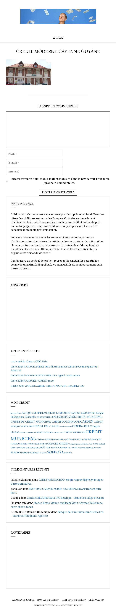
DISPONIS (87, 439)
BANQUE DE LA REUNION (56, 413)
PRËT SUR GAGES (49, 447)
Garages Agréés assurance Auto (80, 444)
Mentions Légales (71, 605)
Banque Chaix (16, 413)
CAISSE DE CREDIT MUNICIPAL (31, 421)
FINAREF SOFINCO (28, 444)
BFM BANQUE (59, 417)
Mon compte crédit (74, 600)
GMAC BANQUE (99, 444)
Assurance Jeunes (23, 600)
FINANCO (15, 444)
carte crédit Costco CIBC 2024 (29, 361)
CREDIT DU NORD (44, 432)
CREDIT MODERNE (74, 432)
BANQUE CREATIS (32, 413)
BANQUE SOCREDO (44, 417)
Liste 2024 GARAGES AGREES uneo (32, 380)
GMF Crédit (16, 447)
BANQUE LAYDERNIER (83, 413)
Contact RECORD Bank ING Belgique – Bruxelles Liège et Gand (65, 497)
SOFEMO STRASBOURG (30, 453)
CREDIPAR (31, 433)
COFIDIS (53, 426)
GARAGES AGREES (57, 443)
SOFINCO (55, 452)
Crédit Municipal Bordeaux (53, 439)
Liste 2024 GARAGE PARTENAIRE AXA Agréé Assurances (45, 375)
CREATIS (23, 433)
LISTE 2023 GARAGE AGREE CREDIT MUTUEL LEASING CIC (47, 385)
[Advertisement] (33, 316)
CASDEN (86, 421)
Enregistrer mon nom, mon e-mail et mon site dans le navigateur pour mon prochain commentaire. (60, 181)
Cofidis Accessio (65, 427)
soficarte (43, 453)
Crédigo (39, 439)
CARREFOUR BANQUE (66, 421)
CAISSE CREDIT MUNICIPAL (84, 416)
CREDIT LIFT (58, 433)
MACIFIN (26, 448)
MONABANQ (34, 448)
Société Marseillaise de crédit (89, 448)
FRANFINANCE (41, 444)
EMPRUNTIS (96, 439)
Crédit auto (96, 600)
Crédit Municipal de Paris (74, 439)
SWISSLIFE (68, 453)
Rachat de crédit (68, 447)
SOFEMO (16, 452)
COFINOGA (80, 426)
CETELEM (41, 426)
